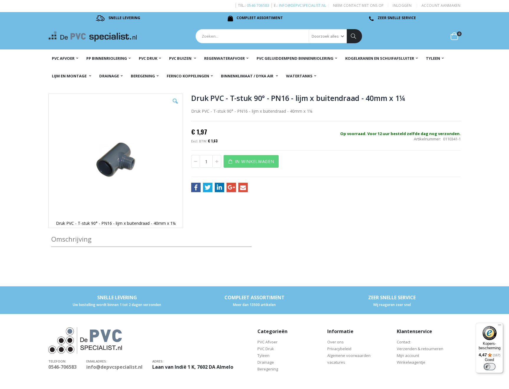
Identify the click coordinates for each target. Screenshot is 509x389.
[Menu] (499, 326)
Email (243, 187)
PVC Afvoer (267, 342)
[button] (175, 105)
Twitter (207, 187)
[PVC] (92, 36)
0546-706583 (62, 367)
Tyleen (263, 355)
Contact (403, 342)
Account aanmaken (441, 5)
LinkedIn (219, 187)
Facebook (196, 187)
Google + (231, 187)
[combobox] (279, 36)
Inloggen (402, 5)
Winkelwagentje (411, 362)
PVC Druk (266, 348)
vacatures (336, 362)
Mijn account (408, 355)
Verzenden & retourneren (420, 348)
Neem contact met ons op (358, 5)
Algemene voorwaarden (349, 355)
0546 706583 (258, 5)
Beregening (267, 369)
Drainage (265, 362)
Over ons (335, 342)
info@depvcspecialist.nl (302, 5)
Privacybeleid (339, 348)
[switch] (489, 366)
